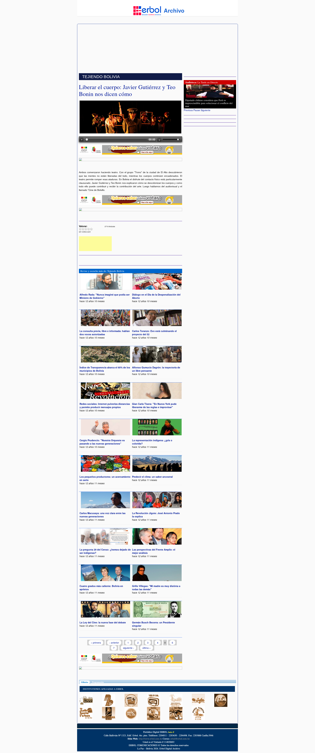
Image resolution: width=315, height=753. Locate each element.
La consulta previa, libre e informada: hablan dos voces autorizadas (105, 332)
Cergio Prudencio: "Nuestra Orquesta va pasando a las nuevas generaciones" (102, 442)
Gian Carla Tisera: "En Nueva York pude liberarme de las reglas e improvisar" (154, 405)
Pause (196, 110)
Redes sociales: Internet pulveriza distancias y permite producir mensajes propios (105, 405)
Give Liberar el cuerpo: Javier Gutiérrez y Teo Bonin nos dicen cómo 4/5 (88, 229)
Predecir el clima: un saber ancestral (152, 476)
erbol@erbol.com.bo (180, 738)
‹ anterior (114, 642)
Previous (188, 110)
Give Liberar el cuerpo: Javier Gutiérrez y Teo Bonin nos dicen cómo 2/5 (83, 229)
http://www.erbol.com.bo (150, 738)
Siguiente (205, 110)
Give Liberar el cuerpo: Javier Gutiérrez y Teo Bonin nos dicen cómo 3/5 (85, 229)
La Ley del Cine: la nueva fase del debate (103, 622)
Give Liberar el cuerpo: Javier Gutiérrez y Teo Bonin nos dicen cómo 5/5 (91, 229)
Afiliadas (85, 682)
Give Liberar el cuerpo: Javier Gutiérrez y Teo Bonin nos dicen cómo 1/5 (80, 229)
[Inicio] (147, 10)
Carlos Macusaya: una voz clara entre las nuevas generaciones (103, 514)
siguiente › (128, 647)
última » (146, 647)
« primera (96, 642)
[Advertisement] (157, 49)
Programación (98, 682)
